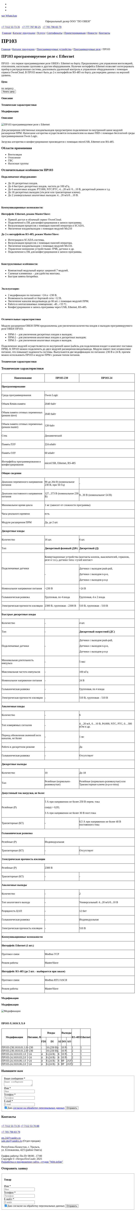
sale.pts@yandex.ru (11, 1141)
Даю (36, 1107)
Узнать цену (9, 91)
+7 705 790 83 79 (52, 27)
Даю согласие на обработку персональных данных (36, 1205)
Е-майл (9, 1199)
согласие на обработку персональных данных (39, 1107)
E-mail (8, 1101)
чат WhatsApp (9, 15)
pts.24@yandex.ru (11, 1138)
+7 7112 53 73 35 (10, 27)
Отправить (72, 1108)
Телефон (10, 1094)
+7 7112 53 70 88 (30, 1126)
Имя (7, 1088)
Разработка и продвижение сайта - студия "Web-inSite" (32, 1161)
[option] (68, 124)
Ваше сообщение (14, 1078)
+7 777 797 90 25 (31, 27)
